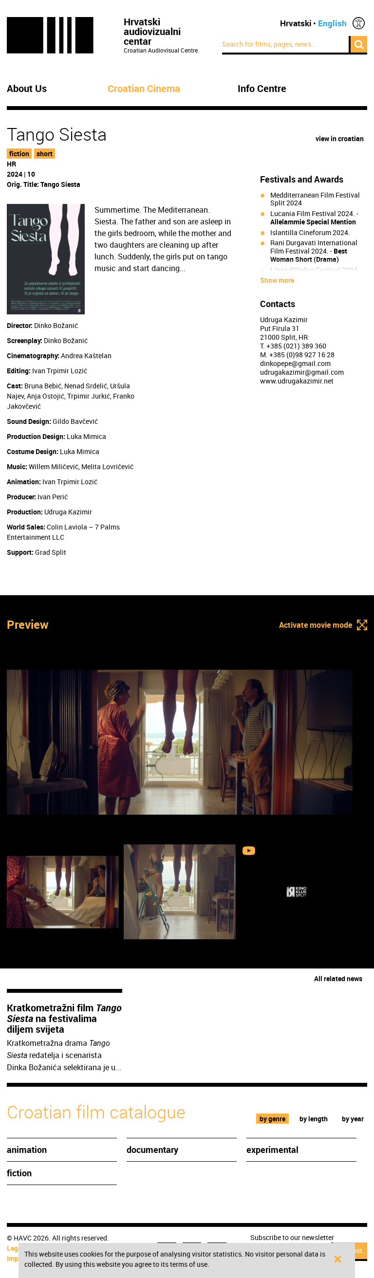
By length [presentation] (313, 1118)
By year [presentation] (353, 1118)
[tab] (272, 1119)
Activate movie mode (315, 625)
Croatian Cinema (144, 88)
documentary (152, 1149)
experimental (272, 1149)
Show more (277, 280)
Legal (15, 1248)
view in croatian (340, 138)
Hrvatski (296, 23)
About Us (27, 88)
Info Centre (262, 88)
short (45, 153)
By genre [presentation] (272, 1118)
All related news (338, 978)
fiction (19, 153)
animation (27, 1149)
